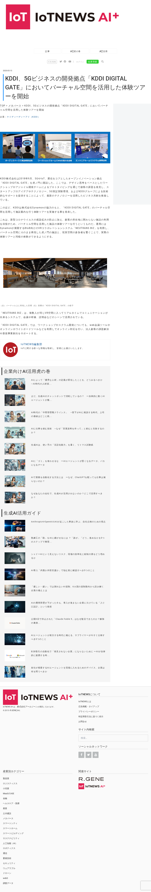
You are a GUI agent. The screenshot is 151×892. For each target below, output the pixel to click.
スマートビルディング (13, 833)
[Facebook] (81, 755)
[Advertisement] (53, 37)
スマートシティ (10, 823)
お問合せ (82, 721)
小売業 (6, 788)
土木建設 (7, 813)
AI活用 (103, 51)
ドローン (7, 873)
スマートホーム (10, 828)
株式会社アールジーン (27, 706)
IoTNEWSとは (84, 701)
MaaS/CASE (8, 793)
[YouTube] (96, 755)
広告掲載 (52, 62)
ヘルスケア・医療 (11, 803)
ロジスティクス (10, 783)
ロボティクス (9, 848)
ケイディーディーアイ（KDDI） (23, 117)
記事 (47, 51)
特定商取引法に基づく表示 (90, 716)
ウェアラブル (9, 868)
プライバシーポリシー (88, 711)
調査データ (8, 883)
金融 (5, 798)
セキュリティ (9, 863)
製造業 (6, 778)
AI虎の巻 (75, 51)
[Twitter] (88, 755)
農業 (5, 808)
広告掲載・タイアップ (88, 706)
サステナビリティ (11, 838)
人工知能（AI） (10, 843)
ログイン (80, 62)
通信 (5, 853)
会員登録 (92, 61)
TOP (2, 105)
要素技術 (7, 858)
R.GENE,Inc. (15, 710)
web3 (5, 878)
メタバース (14, 105)
